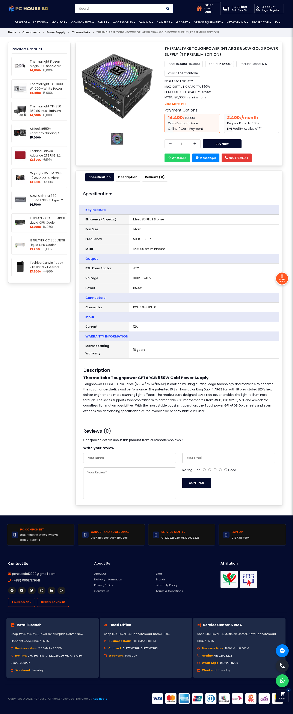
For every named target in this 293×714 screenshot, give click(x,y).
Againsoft (100, 699)
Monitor (58, 22)
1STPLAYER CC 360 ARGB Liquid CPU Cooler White (47, 245)
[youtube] (22, 590)
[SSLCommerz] (217, 698)
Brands (161, 579)
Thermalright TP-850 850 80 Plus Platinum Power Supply (45, 110)
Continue (196, 483)
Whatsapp (179, 158)
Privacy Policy (103, 585)
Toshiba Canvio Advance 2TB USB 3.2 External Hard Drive (45, 155)
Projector (260, 22)
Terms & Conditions (169, 591)
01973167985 (73, 656)
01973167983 (149, 648)
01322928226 (229, 663)
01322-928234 (20, 663)
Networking (236, 22)
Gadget (182, 22)
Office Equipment (207, 22)
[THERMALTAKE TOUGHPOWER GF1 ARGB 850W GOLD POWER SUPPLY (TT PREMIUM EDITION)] (117, 86)
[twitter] (32, 590)
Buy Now (222, 144)
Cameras (163, 22)
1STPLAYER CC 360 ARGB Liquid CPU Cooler (47, 220)
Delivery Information (108, 579)
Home (12, 32)
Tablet (102, 22)
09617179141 (238, 158)
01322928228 (223, 656)
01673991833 (36, 656)
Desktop (21, 22)
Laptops (39, 22)
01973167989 (131, 648)
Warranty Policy (166, 585)
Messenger (208, 158)
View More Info (175, 104)
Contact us (101, 591)
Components (81, 22)
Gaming (145, 22)
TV (276, 22)
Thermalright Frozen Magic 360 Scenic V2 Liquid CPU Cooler (45, 66)
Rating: (187, 470)
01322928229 (55, 656)
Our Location (22, 602)
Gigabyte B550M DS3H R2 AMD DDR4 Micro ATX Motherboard (46, 177)
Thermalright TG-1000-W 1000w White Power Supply (47, 88)
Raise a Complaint (54, 602)
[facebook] (12, 590)
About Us (100, 574)
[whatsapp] (61, 590)
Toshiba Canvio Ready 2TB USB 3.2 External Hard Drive (46, 267)
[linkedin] (51, 590)
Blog (159, 574)
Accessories (123, 22)
